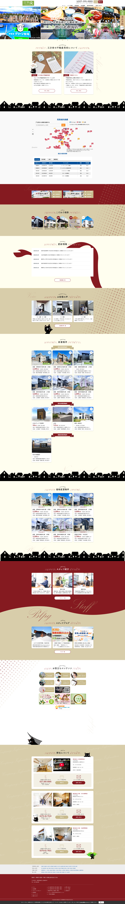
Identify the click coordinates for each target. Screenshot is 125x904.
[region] (62, 260)
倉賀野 (68, 872)
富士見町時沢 (44, 868)
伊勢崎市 (52, 866)
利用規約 (34, 892)
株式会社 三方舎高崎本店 (79, 759)
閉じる (101, 902)
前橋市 (45, 866)
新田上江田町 (67, 868)
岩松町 (71, 868)
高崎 (46, 872)
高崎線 (54, 870)
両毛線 (60, 870)
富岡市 (70, 866)
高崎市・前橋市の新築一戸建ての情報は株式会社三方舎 (45, 877)
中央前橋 (57, 872)
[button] (57, 40)
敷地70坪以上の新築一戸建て (53, 890)
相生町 (52, 868)
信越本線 (67, 870)
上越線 (50, 870)
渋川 (66, 872)
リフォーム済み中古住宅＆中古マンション (56, 892)
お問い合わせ (67, 887)
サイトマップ (35, 894)
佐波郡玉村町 (63, 866)
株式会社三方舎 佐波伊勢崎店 (80, 828)
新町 (50, 868)
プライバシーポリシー (37, 890)
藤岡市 (55, 866)
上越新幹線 (81, 870)
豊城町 (74, 868)
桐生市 (67, 866)
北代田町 (56, 868)
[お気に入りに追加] (49, 352)
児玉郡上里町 (74, 866)
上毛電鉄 (71, 870)
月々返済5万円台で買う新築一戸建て (55, 887)
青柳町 (62, 868)
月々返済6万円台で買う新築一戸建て (55, 888)
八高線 (57, 870)
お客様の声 (67, 890)
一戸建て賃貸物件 (51, 894)
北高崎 (48, 872)
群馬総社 (43, 872)
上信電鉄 (63, 870)
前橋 (60, 872)
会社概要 (34, 888)
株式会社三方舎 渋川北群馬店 (80, 793)
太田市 (48, 866)
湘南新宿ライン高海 (45, 870)
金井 (48, 868)
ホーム (34, 887)
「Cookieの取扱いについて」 (84, 902)
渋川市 (58, 866)
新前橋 (54, 872)
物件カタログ (35, 895)
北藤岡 (63, 872)
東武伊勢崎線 (76, 870)
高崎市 (42, 866)
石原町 (59, 868)
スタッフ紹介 (67, 888)
